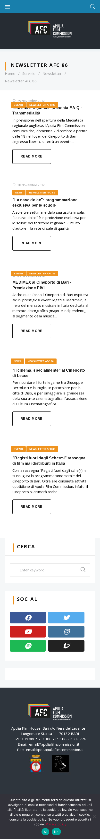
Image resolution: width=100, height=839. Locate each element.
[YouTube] (28, 632)
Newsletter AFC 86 (42, 105)
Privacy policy (56, 824)
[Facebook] (28, 617)
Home (10, 73)
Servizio (28, 73)
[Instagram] (66, 632)
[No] (94, 816)
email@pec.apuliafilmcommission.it (54, 749)
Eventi (18, 105)
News (19, 192)
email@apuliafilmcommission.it (54, 744)
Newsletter (52, 73)
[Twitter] (66, 617)
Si (45, 832)
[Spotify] (28, 646)
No (56, 832)
